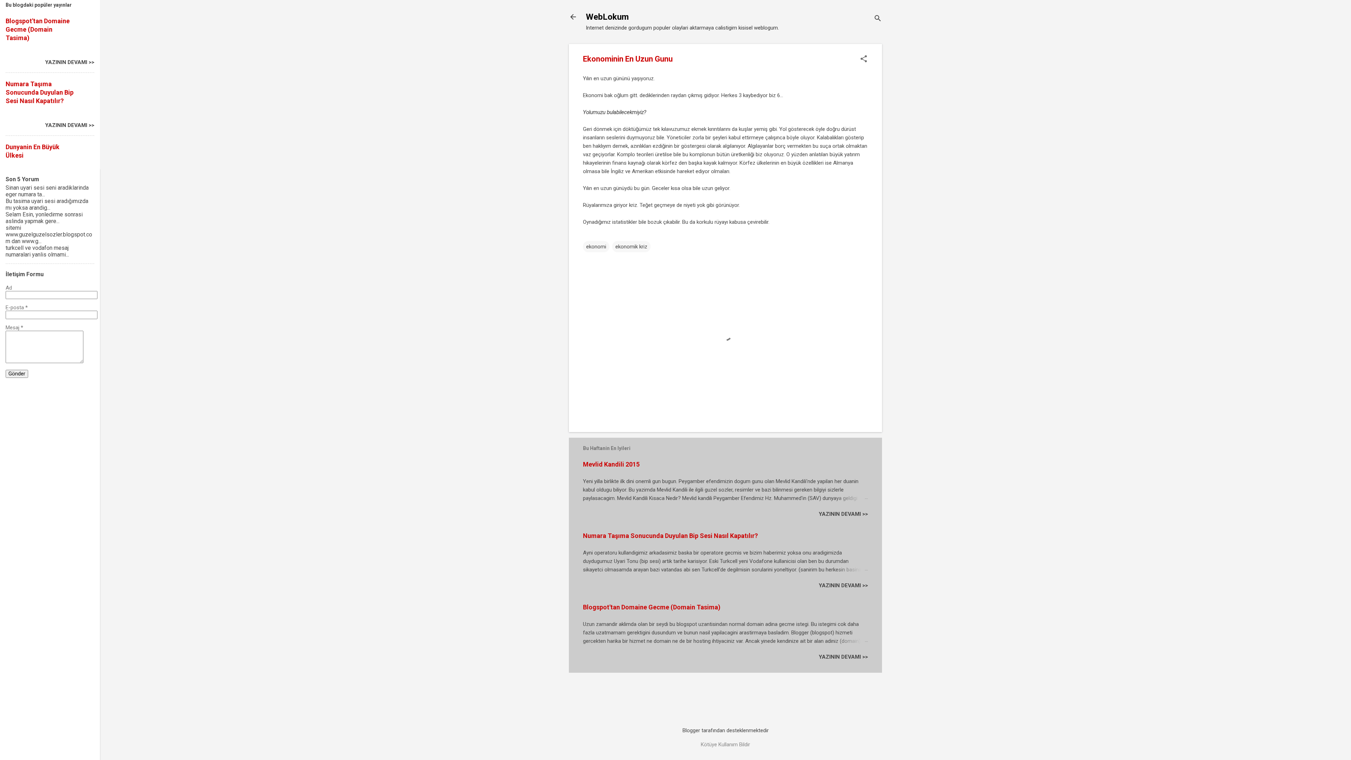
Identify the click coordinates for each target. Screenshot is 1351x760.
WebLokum (607, 17)
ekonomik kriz (631, 246)
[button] (864, 59)
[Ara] (878, 19)
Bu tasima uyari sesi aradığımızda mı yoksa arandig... (47, 204)
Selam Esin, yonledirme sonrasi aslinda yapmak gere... (44, 217)
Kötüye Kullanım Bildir (725, 744)
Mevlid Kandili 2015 (611, 464)
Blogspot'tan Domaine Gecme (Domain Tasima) (652, 607)
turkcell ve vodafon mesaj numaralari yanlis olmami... (37, 251)
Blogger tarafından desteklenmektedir (726, 730)
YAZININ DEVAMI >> (843, 514)
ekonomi (596, 246)
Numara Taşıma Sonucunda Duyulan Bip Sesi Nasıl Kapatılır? (670, 535)
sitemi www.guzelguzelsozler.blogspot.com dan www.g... (49, 234)
